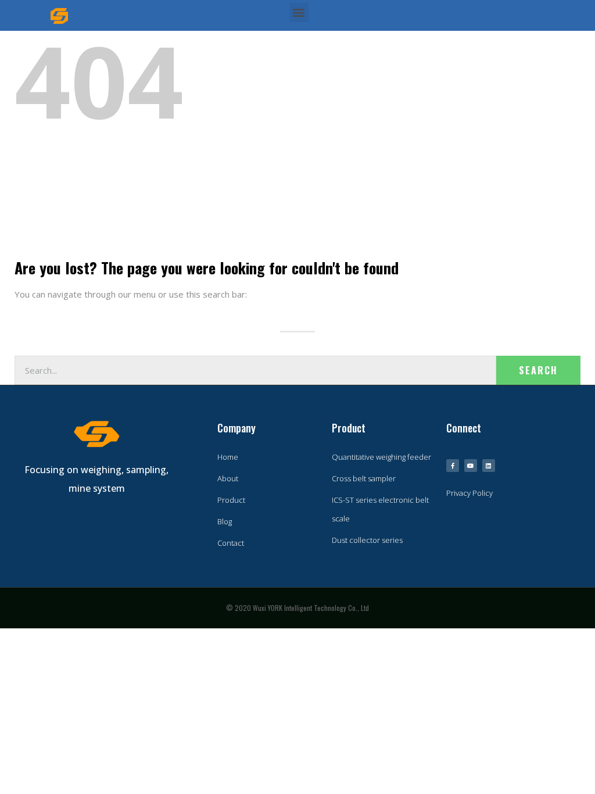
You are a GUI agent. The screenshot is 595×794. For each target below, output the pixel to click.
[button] (299, 12)
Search (538, 370)
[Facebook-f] (452, 465)
